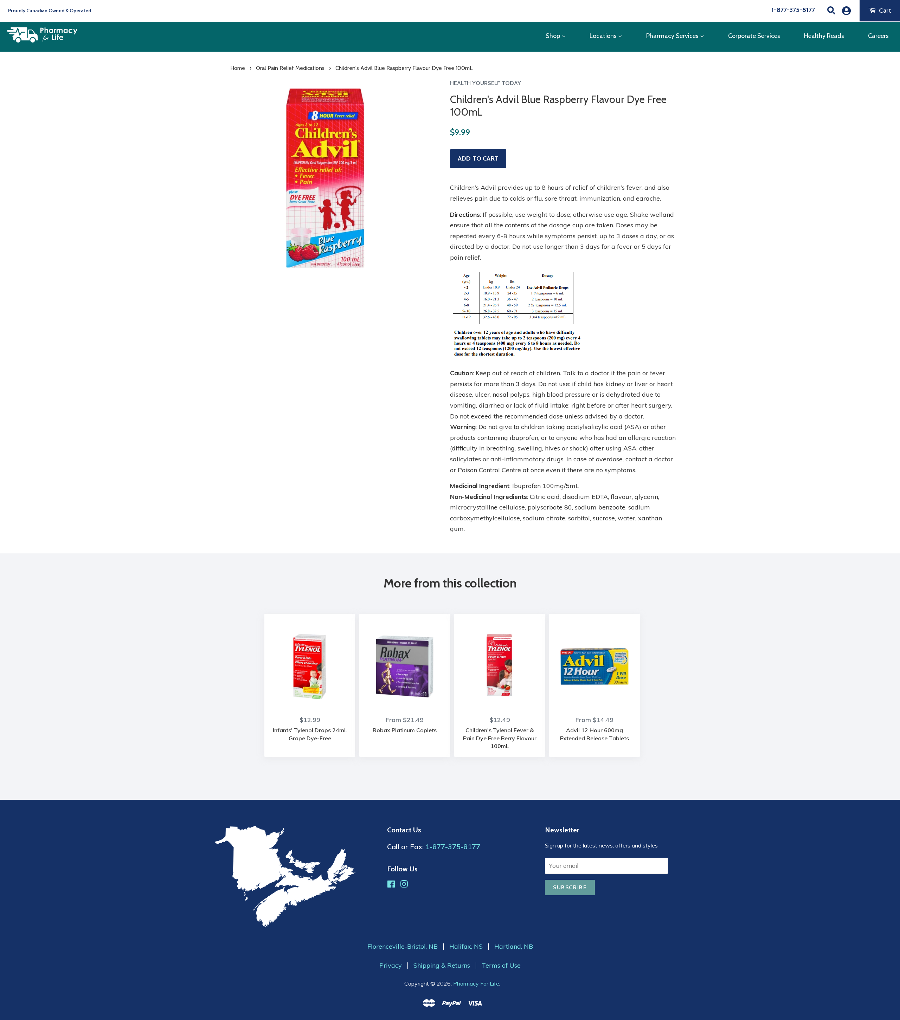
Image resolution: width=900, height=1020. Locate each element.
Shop (553, 36)
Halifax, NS (466, 946)
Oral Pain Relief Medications (290, 68)
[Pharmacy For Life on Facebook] (391, 885)
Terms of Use (501, 965)
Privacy (390, 965)
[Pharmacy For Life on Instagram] (404, 885)
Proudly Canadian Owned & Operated (49, 10)
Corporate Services (754, 36)
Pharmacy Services (673, 36)
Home (237, 68)
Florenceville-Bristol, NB (402, 946)
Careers (878, 36)
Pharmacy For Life (476, 983)
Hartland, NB (513, 946)
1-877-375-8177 (793, 10)
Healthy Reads (824, 36)
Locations (604, 36)
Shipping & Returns (441, 965)
